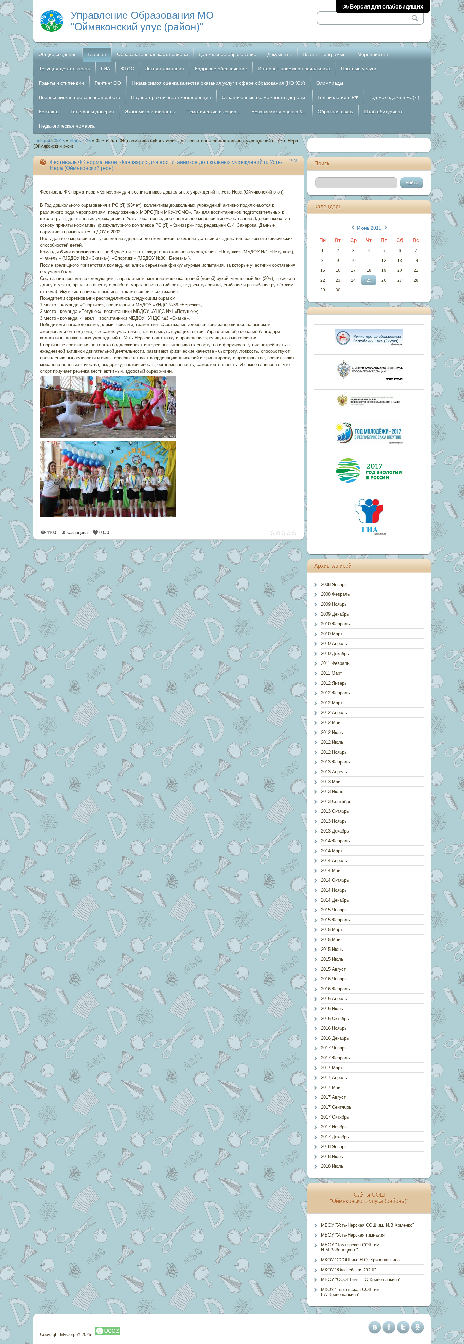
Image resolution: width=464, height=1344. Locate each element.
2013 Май (330, 781)
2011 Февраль (335, 663)
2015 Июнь (332, 949)
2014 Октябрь (335, 880)
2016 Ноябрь (334, 1028)
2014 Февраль (335, 840)
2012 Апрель (334, 712)
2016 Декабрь (335, 1038)
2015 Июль (332, 959)
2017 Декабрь (335, 1136)
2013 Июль (332, 791)
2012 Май (330, 722)
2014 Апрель (334, 860)
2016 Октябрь (335, 1018)
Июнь (75, 141)
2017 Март (331, 1067)
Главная (41, 141)
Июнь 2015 (369, 228)
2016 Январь (334, 978)
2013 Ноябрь (334, 821)
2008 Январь (334, 584)
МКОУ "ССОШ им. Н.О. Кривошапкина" (361, 1259)
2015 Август (333, 969)
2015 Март (331, 929)
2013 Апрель (334, 771)
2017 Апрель (334, 1077)
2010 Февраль (335, 623)
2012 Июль (332, 742)
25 (88, 141)
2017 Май (330, 1087)
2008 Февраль (335, 594)
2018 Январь (334, 1146)
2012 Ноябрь (334, 752)
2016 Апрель (334, 998)
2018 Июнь (332, 1156)
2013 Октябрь (335, 811)
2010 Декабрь (335, 653)
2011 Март (331, 673)
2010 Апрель (334, 643)
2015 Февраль (335, 919)
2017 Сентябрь (336, 1107)
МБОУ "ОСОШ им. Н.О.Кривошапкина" (361, 1279)
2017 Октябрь (335, 1117)
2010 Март (331, 633)
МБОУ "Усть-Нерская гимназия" (353, 1235)
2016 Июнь (332, 1008)
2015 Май (330, 939)
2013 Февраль (335, 762)
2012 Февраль (335, 692)
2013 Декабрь (335, 831)
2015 (60, 141)
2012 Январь (334, 683)
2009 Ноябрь (334, 604)
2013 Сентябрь (336, 801)
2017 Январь (334, 1048)
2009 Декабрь (335, 614)
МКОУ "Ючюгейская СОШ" (348, 1269)
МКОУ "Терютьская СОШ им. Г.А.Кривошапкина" (351, 1292)
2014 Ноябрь (334, 890)
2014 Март (331, 850)
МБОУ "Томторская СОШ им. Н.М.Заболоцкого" (351, 1247)
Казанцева (77, 532)
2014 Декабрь (335, 900)
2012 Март (331, 702)
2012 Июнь (332, 732)
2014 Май (330, 870)
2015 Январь (334, 909)
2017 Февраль (335, 1057)
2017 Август (333, 1097)
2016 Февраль (335, 988)
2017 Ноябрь (334, 1126)
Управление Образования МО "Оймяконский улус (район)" (142, 21)
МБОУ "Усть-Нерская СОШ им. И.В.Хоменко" (367, 1225)
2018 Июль (332, 1166)
